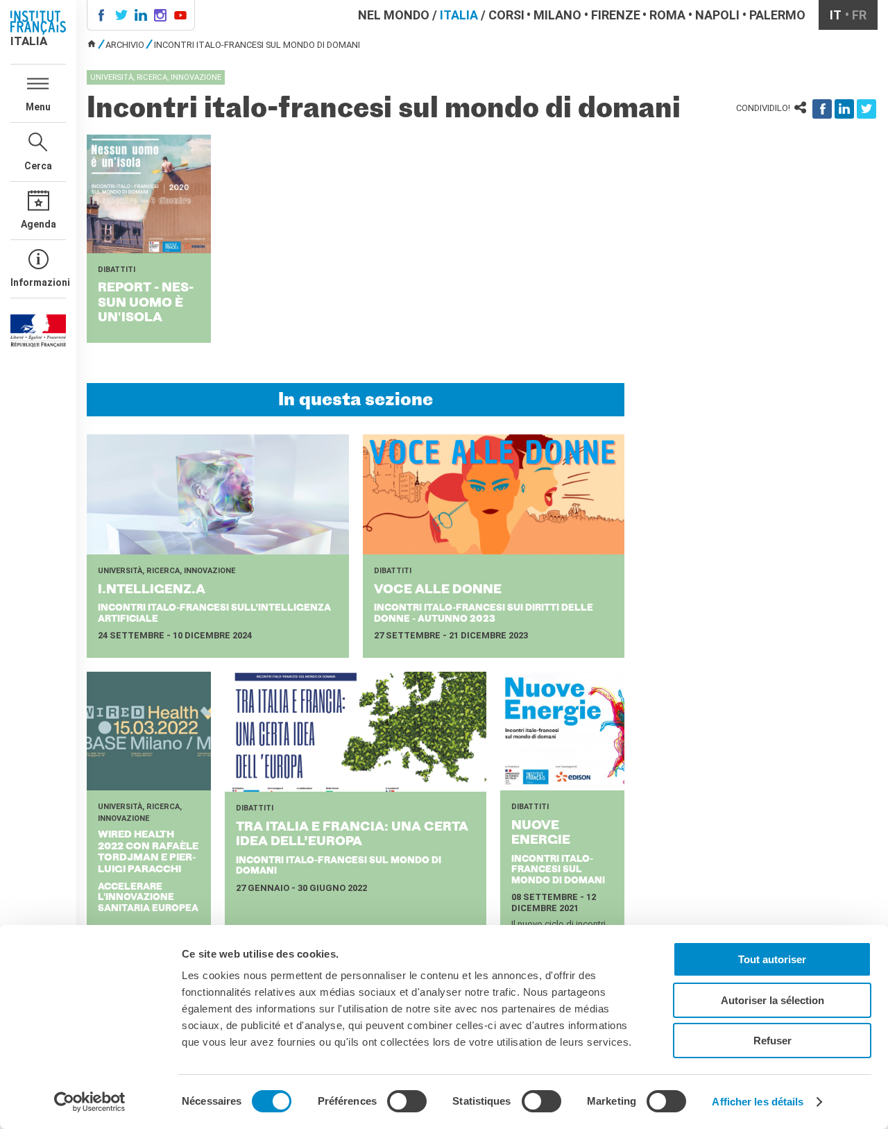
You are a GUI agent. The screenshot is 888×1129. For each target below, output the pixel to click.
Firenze (615, 15)
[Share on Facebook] (822, 109)
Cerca (38, 165)
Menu (38, 106)
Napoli (717, 15)
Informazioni (38, 282)
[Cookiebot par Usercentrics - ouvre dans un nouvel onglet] (90, 1102)
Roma (667, 15)
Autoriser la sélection (772, 1000)
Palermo (777, 15)
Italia (459, 15)
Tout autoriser (772, 959)
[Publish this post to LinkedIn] (844, 109)
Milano (557, 15)
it (836, 15)
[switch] (407, 1101)
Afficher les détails (757, 1101)
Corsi (506, 15)
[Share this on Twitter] (866, 109)
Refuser (772, 1040)
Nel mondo (393, 15)
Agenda (38, 224)
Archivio (124, 45)
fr (859, 15)
